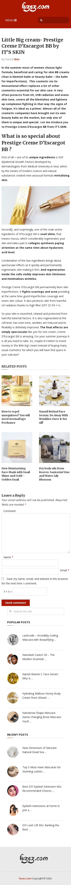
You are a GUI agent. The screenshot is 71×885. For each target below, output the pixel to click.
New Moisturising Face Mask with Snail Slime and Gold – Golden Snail (16, 474)
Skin (17, 59)
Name (8, 557)
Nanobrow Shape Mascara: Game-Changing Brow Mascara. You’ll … (41, 717)
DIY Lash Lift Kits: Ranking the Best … (40, 827)
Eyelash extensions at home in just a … (41, 808)
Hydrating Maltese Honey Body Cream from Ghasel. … (41, 695)
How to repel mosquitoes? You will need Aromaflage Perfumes (16, 417)
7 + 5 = (8, 591)
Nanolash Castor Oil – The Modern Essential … (38, 657)
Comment (9, 511)
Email (64, 570)
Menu (9, 20)
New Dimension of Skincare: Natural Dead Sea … (39, 750)
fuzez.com (25, 878)
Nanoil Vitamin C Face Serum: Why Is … (40, 676)
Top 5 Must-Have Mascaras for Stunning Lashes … (41, 769)
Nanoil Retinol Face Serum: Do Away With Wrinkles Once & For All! (53, 417)
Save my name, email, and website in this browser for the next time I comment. (35, 581)
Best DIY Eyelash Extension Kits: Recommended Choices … (42, 789)
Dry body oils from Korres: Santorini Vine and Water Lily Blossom (54, 474)
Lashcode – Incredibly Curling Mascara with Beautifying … (40, 637)
